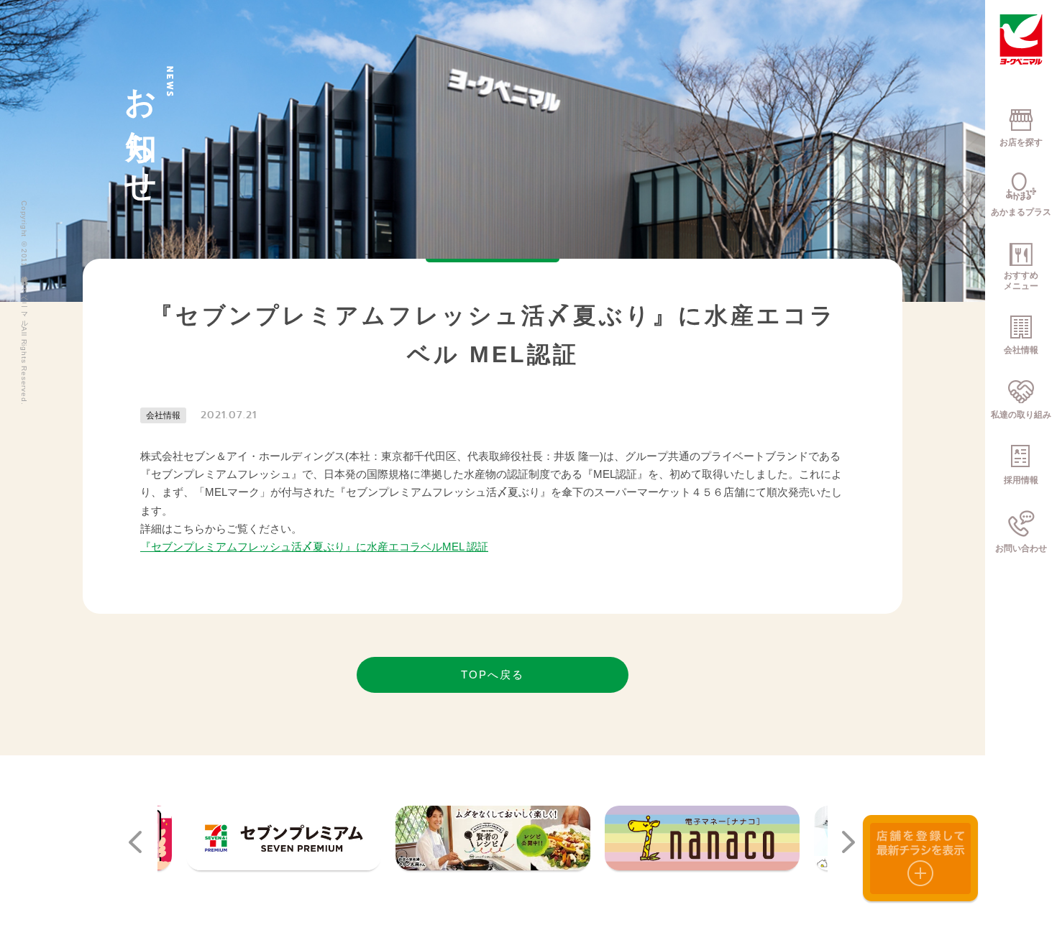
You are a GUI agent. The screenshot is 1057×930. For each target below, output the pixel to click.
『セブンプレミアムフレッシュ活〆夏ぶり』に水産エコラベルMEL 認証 (314, 546)
